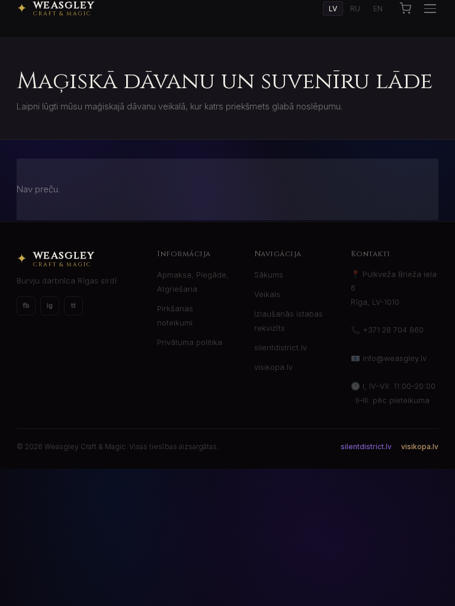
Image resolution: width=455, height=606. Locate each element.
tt (73, 305)
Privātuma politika (189, 342)
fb (26, 305)
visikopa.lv (273, 367)
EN (378, 8)
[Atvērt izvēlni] (430, 8)
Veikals (267, 294)
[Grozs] (405, 8)
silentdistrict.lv (280, 347)
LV (333, 8)
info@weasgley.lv (395, 358)
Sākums (268, 274)
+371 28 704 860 (393, 329)
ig (50, 305)
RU (355, 8)
